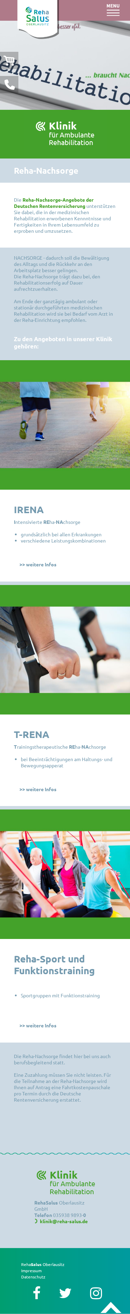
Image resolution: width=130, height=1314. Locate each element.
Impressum (31, 1270)
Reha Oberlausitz (42, 1264)
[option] (65, 65)
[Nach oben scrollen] (111, 1308)
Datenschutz (33, 1276)
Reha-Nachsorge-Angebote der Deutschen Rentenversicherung (54, 202)
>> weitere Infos (38, 564)
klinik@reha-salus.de (64, 1221)
